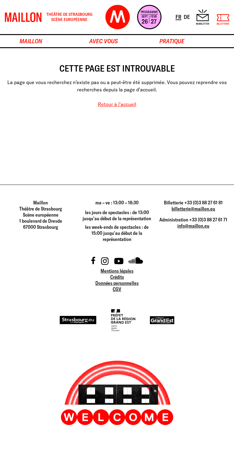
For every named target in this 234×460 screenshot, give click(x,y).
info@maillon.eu (193, 226)
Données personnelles (117, 283)
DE (187, 16)
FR (179, 16)
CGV (117, 289)
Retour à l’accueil (117, 104)
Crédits (117, 277)
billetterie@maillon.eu (193, 209)
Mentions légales (117, 271)
